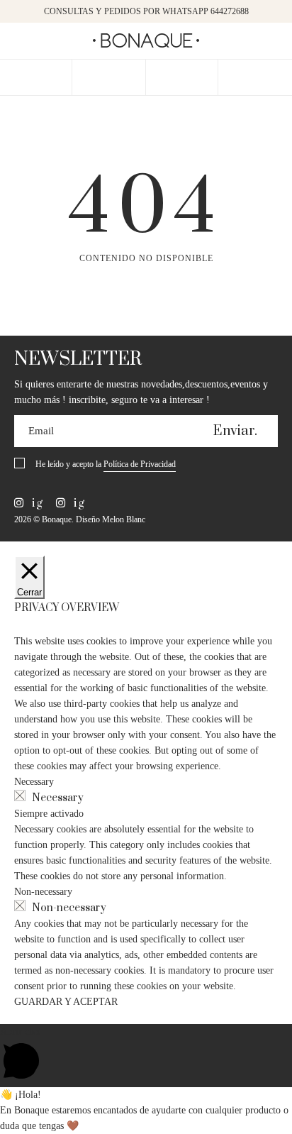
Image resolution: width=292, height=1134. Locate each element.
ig (35, 503)
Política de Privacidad (139, 464)
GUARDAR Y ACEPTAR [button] (66, 1001)
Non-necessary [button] (43, 891)
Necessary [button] (34, 781)
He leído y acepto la (105, 464)
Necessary (58, 798)
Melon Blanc (123, 519)
